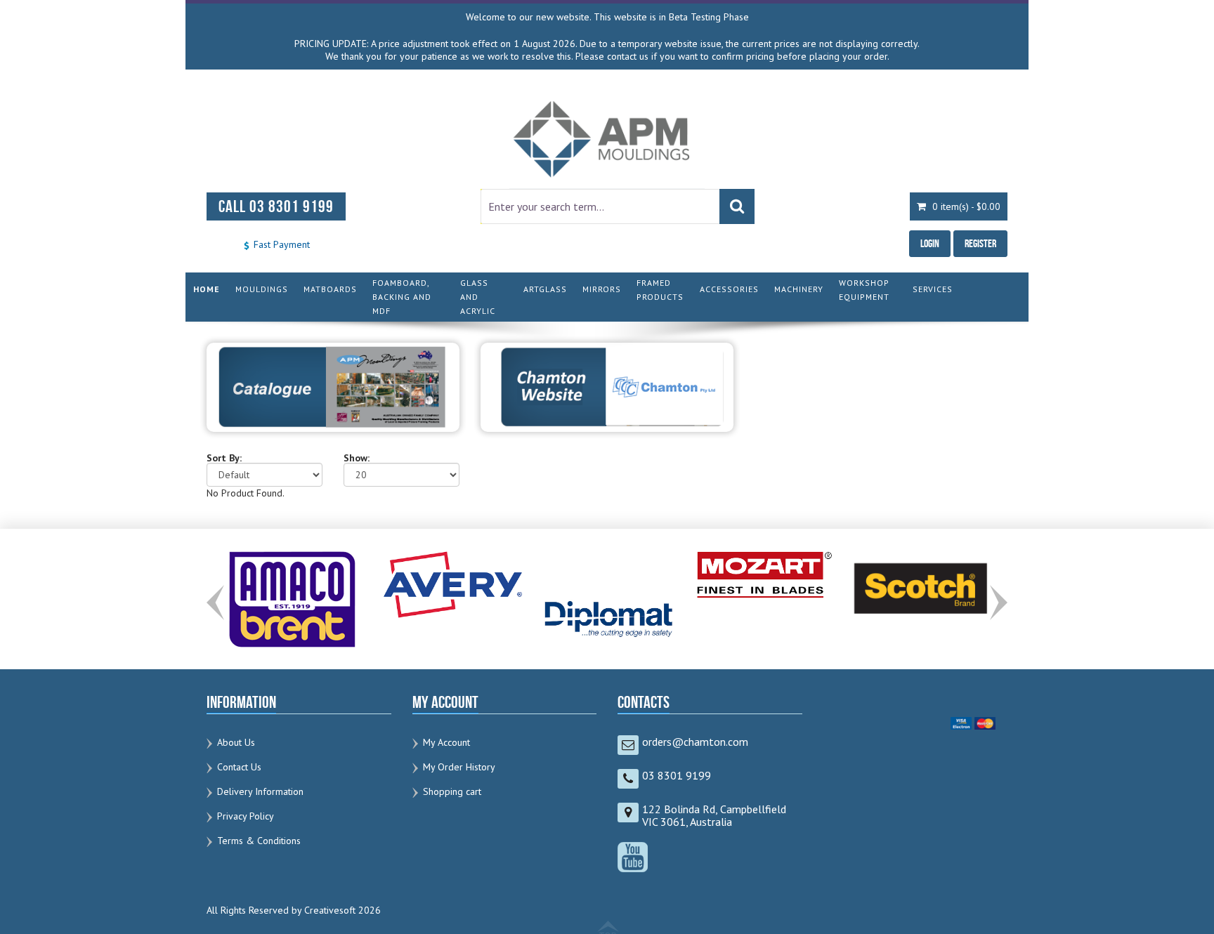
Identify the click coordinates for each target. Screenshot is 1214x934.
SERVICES (933, 289)
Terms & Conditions (259, 840)
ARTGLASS (545, 289)
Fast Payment (280, 244)
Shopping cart (452, 791)
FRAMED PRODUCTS (660, 289)
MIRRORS (601, 289)
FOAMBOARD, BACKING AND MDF (401, 296)
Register (980, 243)
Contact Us (239, 767)
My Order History (459, 767)
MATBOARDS (330, 289)
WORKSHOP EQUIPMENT (864, 289)
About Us (236, 742)
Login (929, 243)
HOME (206, 289)
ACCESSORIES (729, 289)
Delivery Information (260, 791)
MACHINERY (798, 289)
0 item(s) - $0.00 (964, 206)
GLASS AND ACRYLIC (477, 296)
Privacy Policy (245, 816)
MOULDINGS (261, 289)
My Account (446, 742)
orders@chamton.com (695, 742)
